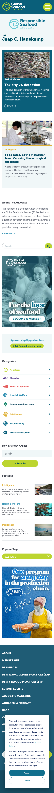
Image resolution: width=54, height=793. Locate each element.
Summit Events (12, 689)
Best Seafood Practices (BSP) (22, 681)
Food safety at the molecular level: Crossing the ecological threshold (25, 158)
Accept (27, 773)
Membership (10, 660)
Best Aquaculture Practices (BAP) (26, 674)
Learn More (8, 233)
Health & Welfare (11, 504)
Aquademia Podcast (16, 703)
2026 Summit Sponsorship (27, 345)
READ (10, 106)
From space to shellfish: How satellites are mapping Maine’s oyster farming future (15, 491)
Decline (27, 780)
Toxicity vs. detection (22, 85)
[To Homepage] (13, 6)
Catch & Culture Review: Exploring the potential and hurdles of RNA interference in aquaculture (16, 511)
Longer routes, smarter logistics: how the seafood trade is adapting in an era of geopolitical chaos (15, 532)
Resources (10, 667)
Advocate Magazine (16, 696)
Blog (6, 710)
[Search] (48, 246)
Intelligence (8, 485)
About (6, 653)
